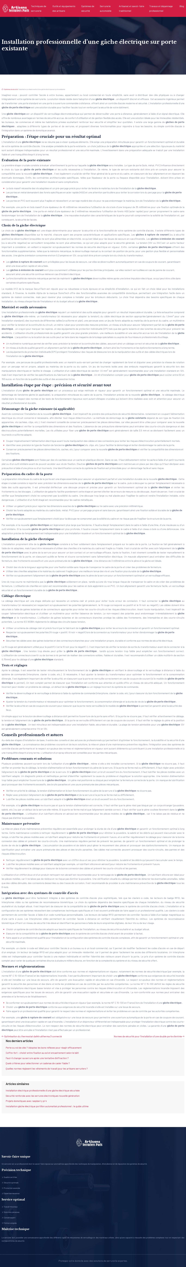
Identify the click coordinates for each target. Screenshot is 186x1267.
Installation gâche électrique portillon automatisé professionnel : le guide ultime (47, 1106)
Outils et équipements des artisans (63, 8)
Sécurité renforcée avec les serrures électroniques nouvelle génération (43, 1095)
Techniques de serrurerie (38, 8)
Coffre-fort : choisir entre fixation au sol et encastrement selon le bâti (42, 1052)
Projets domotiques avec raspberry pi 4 (26, 1100)
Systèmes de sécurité (87, 8)
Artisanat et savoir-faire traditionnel (131, 8)
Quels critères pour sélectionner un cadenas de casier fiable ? (38, 1063)
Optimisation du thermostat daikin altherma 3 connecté (33, 1036)
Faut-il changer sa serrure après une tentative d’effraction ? (37, 1058)
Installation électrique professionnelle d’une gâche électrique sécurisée (43, 1090)
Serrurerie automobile (105, 8)
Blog (181, 6)
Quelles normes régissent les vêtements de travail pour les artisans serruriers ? (47, 1068)
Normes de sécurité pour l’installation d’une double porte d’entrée (148, 1036)
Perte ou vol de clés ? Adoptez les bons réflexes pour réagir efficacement (44, 1047)
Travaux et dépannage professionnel (161, 8)
